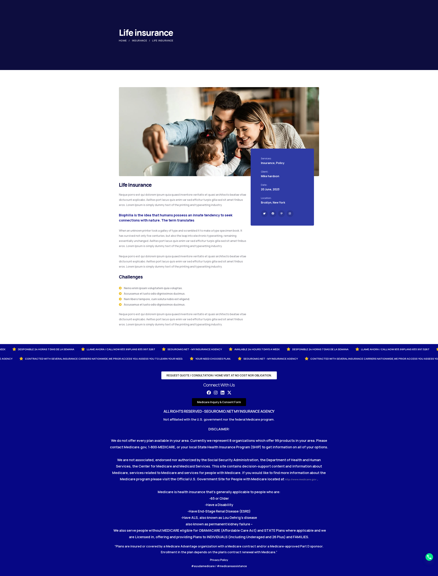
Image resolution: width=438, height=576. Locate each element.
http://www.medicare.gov (300, 479)
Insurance (139, 40)
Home (123, 40)
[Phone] (429, 557)
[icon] (264, 213)
